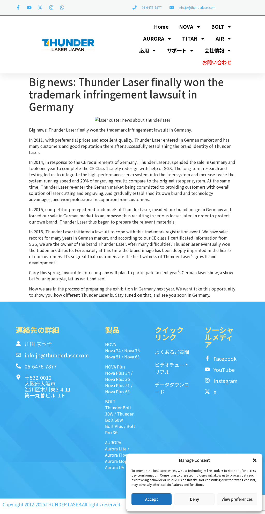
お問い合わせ (217, 62)
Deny (194, 499)
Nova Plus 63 (117, 391)
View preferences (237, 499)
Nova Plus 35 (117, 379)
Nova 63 (132, 357)
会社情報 (214, 50)
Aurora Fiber (117, 455)
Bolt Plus (114, 426)
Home (161, 26)
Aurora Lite (116, 449)
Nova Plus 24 (117, 373)
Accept (151, 499)
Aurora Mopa (117, 461)
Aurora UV (114, 467)
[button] (254, 460)
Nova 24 (113, 350)
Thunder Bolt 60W (119, 417)
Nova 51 (113, 357)
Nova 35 (132, 350)
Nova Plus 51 (117, 385)
